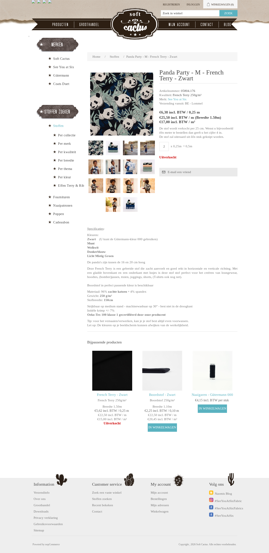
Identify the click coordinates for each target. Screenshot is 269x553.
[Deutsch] (50, 3)
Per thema (65, 169)
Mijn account (179, 24)
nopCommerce (52, 544)
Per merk (64, 143)
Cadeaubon (61, 222)
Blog (227, 24)
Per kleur (64, 177)
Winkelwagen (160, 511)
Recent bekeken (102, 505)
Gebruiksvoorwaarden (48, 524)
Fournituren (61, 197)
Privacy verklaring (46, 517)
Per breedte (66, 160)
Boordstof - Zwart (162, 395)
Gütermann (61, 75)
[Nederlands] (39, 3)
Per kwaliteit (67, 152)
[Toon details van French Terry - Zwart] (112, 370)
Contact (207, 24)
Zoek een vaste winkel (106, 492)
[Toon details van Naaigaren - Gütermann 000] (212, 370)
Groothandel (89, 24)
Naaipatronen (62, 205)
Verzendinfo (42, 492)
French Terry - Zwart (112, 395)
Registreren (171, 4)
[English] (34, 3)
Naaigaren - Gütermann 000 (212, 395)
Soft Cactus (61, 58)
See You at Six (177, 99)
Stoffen (58, 126)
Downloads (41, 511)
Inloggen (193, 4)
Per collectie (67, 135)
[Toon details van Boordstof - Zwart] (162, 370)
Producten (60, 24)
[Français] (45, 3)
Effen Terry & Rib (71, 185)
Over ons (40, 499)
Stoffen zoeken (102, 499)
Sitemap (39, 530)
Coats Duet (61, 84)
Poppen (58, 214)
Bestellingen (159, 499)
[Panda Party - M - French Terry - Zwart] (95, 148)
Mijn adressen (160, 505)
